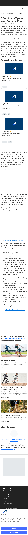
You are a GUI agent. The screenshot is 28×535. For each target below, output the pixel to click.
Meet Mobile (6, 501)
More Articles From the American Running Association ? (14, 440)
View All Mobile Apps (7, 503)
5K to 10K (5, 500)
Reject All (14, 528)
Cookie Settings (14, 524)
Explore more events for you (15, 147)
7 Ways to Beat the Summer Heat (15, 170)
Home (2, 13)
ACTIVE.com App (7, 496)
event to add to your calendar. (15, 338)
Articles (13, 13)
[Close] (26, 510)
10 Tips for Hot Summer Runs (14, 240)
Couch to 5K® (6, 498)
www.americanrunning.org (8, 449)
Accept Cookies (14, 532)
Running (8, 13)
